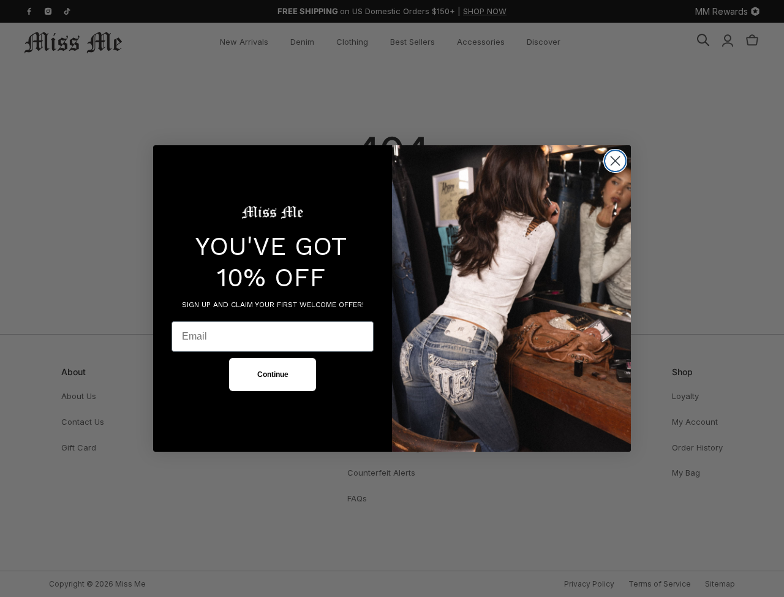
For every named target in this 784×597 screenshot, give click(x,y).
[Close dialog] (615, 161)
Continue (272, 374)
